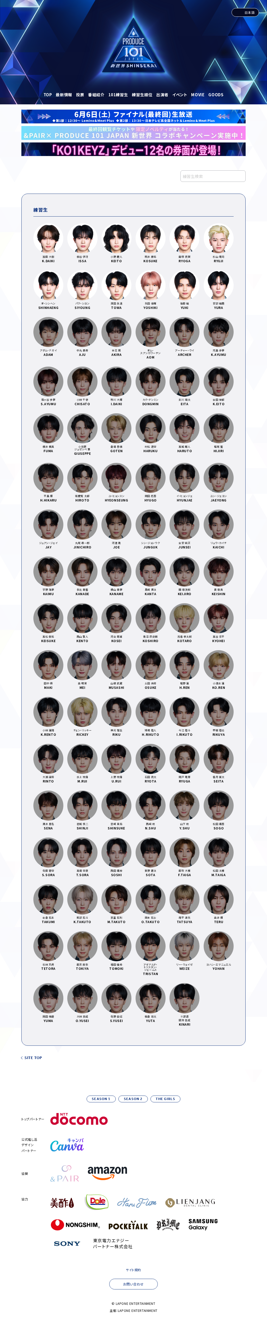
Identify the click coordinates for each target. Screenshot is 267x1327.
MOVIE (197, 95)
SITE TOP (33, 1058)
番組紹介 (96, 95)
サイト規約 (133, 1270)
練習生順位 (142, 95)
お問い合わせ (133, 1284)
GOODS (215, 95)
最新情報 (64, 95)
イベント (179, 95)
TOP (48, 95)
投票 (80, 95)
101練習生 (118, 95)
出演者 (162, 95)
